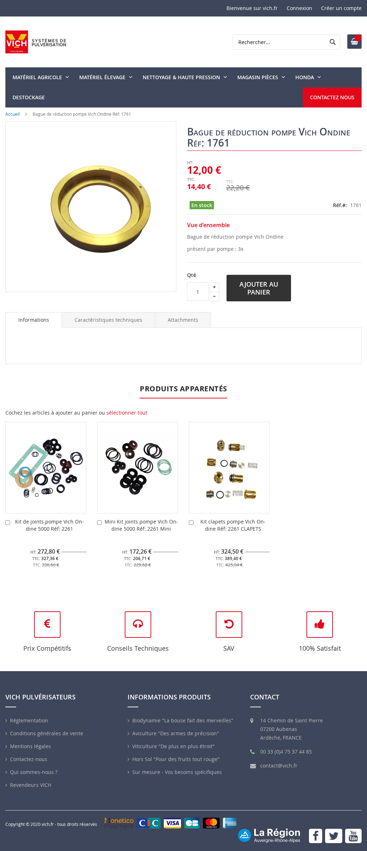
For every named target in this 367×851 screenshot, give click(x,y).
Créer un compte (341, 8)
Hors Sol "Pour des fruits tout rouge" (176, 759)
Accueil (12, 114)
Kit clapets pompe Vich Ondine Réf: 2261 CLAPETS (233, 525)
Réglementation (29, 720)
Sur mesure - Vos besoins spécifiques (177, 772)
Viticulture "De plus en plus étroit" (173, 746)
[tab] (33, 320)
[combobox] (286, 41)
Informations (33, 319)
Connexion (299, 8)
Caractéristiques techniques (108, 319)
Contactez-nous (28, 759)
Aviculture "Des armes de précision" (175, 733)
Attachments (183, 319)
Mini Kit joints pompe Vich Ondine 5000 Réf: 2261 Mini (141, 525)
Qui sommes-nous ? (33, 772)
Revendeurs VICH (30, 784)
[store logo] (35, 42)
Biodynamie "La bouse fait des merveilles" (182, 720)
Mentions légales (30, 746)
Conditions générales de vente (46, 733)
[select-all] (126, 412)
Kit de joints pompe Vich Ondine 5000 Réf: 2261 (49, 525)
